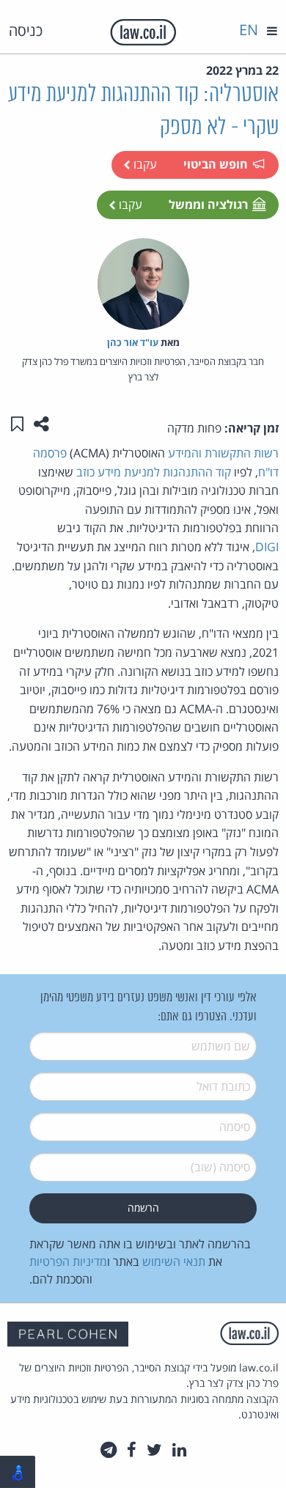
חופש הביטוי (215, 164)
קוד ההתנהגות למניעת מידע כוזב (153, 472)
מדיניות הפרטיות (68, 1261)
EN (248, 30)
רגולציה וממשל (208, 204)
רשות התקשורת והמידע (223, 453)
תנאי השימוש (173, 1261)
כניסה (26, 30)
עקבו (144, 164)
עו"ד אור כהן (132, 342)
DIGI (267, 547)
